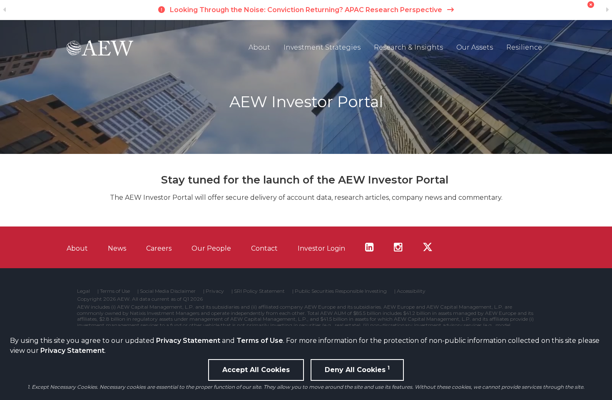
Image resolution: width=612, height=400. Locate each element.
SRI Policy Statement (259, 291)
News (117, 248)
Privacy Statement (188, 341)
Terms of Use (259, 341)
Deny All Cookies (357, 369)
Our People (211, 248)
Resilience (524, 47)
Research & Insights (408, 47)
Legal (83, 291)
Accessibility (411, 291)
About (259, 47)
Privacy (215, 291)
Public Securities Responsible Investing (341, 291)
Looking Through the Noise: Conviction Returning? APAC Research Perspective (306, 10)
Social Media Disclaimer (168, 291)
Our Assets (474, 47)
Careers (159, 248)
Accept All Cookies (256, 370)
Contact (264, 248)
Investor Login (321, 248)
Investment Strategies (322, 47)
